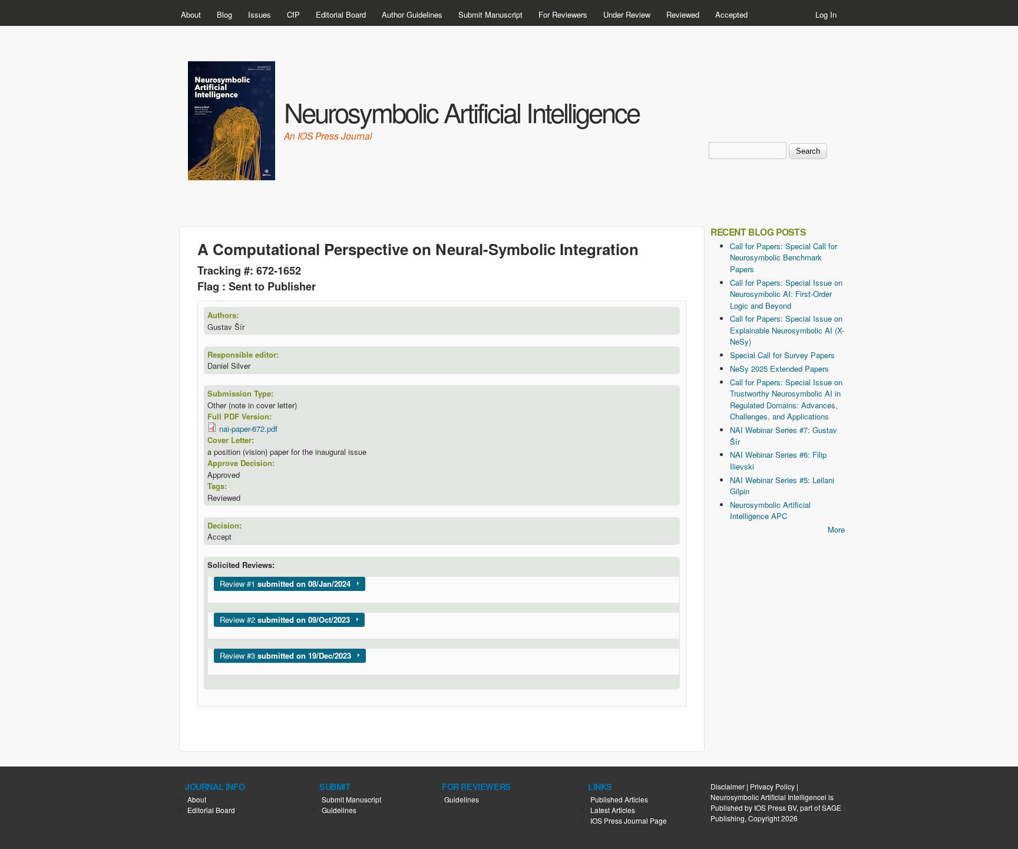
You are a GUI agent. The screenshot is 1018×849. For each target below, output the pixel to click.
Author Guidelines (412, 14)
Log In (826, 14)
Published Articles (619, 799)
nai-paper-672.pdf (248, 428)
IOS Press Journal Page (628, 820)
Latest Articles (612, 810)
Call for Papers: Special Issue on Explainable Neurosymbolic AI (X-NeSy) (787, 330)
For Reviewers (562, 14)
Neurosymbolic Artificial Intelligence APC (770, 510)
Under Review (626, 14)
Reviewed (682, 14)
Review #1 (285, 583)
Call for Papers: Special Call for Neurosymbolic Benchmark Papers (783, 257)
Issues (259, 14)
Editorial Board (341, 14)
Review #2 (285, 619)
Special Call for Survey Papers (782, 355)
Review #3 (285, 655)
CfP (293, 14)
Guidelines (339, 810)
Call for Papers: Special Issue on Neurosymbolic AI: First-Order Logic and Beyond (786, 294)
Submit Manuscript (490, 14)
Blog (224, 14)
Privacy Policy (772, 786)
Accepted (731, 14)
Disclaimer (727, 786)
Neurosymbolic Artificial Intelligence (461, 112)
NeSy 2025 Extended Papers (779, 368)
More (836, 529)
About (191, 14)
